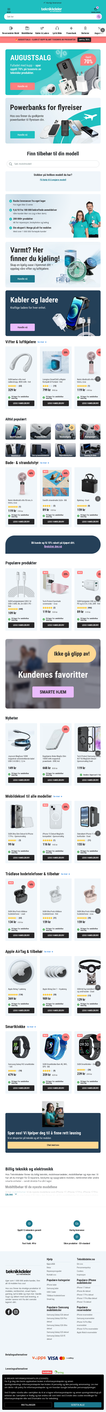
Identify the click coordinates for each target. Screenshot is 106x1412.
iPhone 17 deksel (83, 1287)
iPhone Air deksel (84, 1291)
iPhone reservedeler (84, 1315)
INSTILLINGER (28, 1404)
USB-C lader (51, 1292)
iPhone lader (52, 1285)
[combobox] (53, 17)
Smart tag (50, 1299)
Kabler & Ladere (42, 33)
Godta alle (77, 1404)
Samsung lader (53, 1288)
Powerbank (71, 33)
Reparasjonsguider (54, 1271)
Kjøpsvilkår (51, 1264)
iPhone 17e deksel (84, 1302)
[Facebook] (8, 1311)
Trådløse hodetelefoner (56, 1295)
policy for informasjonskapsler (31, 1387)
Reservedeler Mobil (10, 33)
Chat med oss (53, 1145)
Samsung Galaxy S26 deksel (58, 1315)
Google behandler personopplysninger (78, 1387)
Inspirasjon (81, 1275)
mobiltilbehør (19, 1191)
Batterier (85, 33)
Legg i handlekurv (21, 403)
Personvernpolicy (84, 1267)
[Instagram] (16, 1311)
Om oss (80, 1264)
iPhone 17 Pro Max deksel (87, 1298)
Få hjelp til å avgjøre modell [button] (53, 179)
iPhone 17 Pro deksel (85, 1295)
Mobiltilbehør (27, 33)
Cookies (80, 1271)
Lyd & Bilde (57, 33)
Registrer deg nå (53, 546)
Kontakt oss (51, 1275)
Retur (49, 1267)
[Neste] (102, 30)
